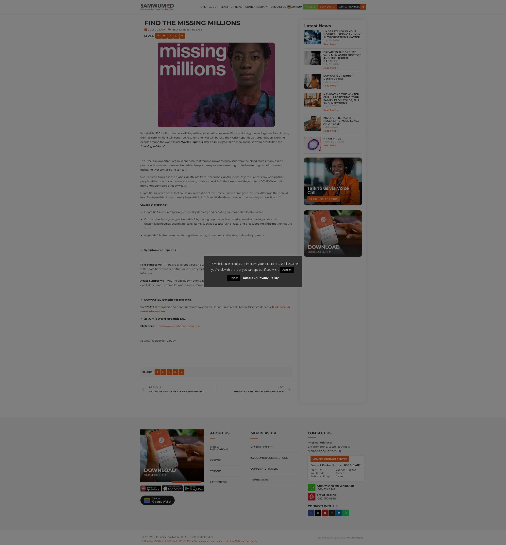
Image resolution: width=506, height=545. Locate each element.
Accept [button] (286, 269)
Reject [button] (234, 277)
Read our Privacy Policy (261, 278)
